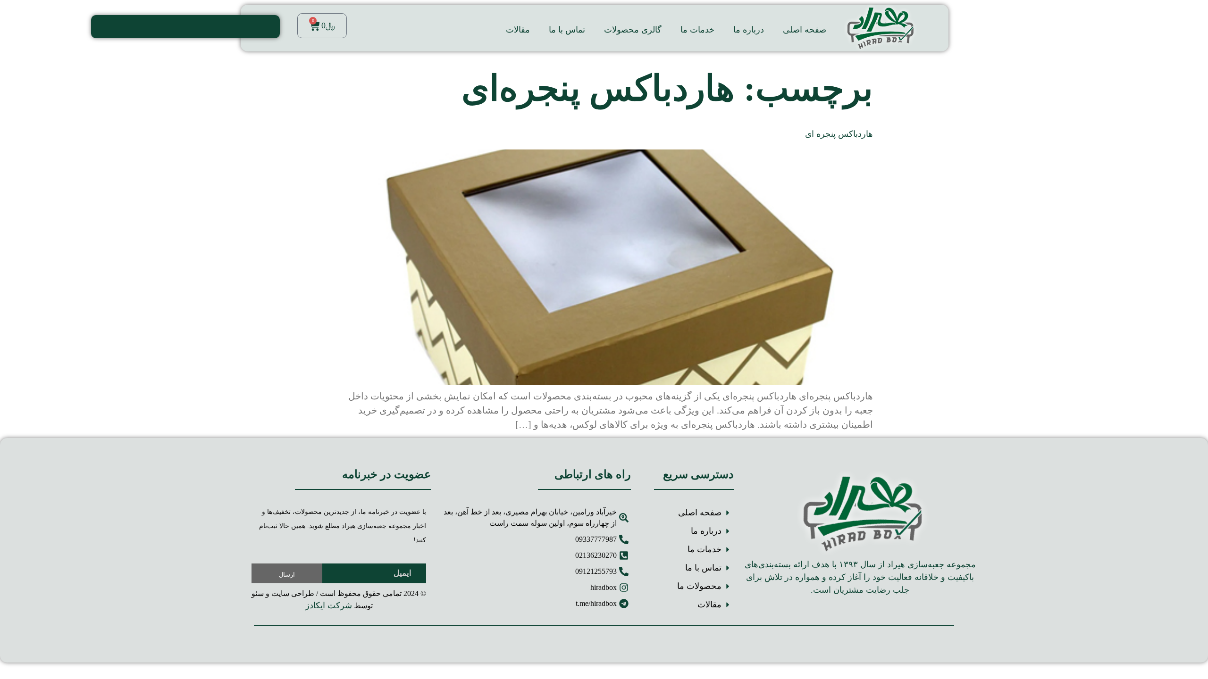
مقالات (518, 29)
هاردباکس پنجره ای (839, 134)
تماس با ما (567, 29)
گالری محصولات (633, 29)
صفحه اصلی (804, 29)
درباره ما (748, 29)
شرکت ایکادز (328, 605)
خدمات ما (697, 29)
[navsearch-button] (268, 26)
